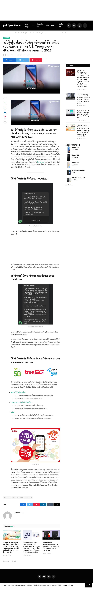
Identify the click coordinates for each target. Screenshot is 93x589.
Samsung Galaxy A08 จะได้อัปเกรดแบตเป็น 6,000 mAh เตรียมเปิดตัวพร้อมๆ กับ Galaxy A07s (83, 114)
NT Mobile (20, 497)
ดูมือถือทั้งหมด (69, 185)
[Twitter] (5, 107)
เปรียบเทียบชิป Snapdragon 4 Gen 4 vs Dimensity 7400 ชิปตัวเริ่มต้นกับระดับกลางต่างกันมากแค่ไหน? (51, 546)
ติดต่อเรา (61, 25)
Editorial (6, 37)
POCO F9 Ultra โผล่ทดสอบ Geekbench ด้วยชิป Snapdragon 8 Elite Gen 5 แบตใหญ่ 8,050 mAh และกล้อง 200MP (83, 98)
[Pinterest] (5, 117)
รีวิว (34, 25)
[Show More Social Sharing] (44, 60)
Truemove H (15, 402)
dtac (12, 412)
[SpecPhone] (12, 25)
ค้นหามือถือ (40, 25)
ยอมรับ (88, 585)
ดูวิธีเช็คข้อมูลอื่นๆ (20, 392)
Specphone (40, 162)
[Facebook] (5, 103)
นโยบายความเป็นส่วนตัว (66, 585)
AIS (12, 392)
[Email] (5, 121)
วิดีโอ (47, 25)
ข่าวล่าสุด (27, 25)
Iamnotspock (12, 55)
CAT (9, 497)
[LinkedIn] (5, 112)
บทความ (54, 25)
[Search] (89, 26)
